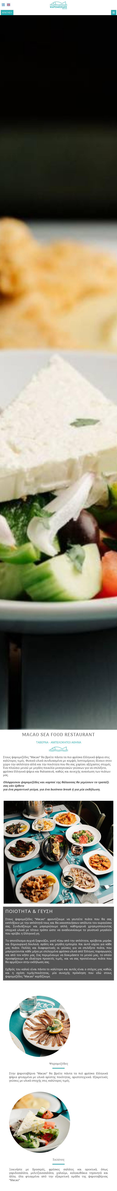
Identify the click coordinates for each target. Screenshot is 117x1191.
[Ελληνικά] (3, 5)
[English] (8, 5)
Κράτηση (7, 12)
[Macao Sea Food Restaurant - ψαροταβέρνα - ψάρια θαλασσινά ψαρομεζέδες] (58, 5)
